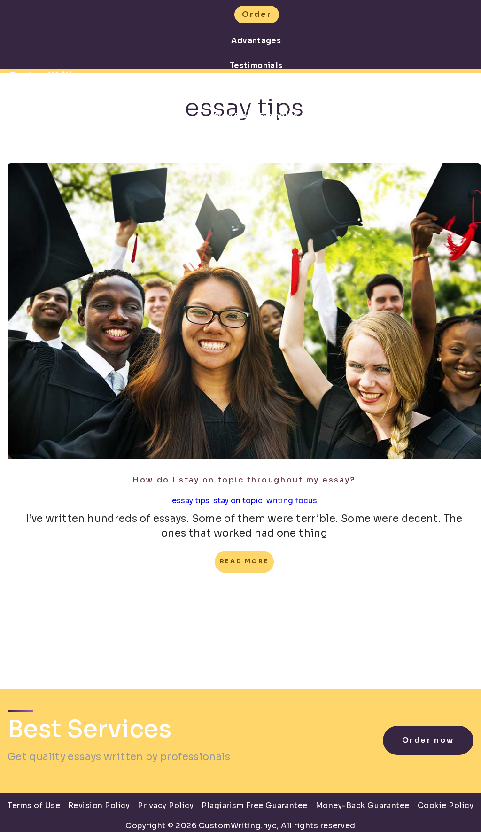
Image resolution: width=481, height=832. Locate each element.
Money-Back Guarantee (363, 805)
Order (257, 14)
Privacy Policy (166, 805)
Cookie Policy (446, 805)
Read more (244, 561)
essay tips (190, 500)
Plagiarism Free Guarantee (255, 805)
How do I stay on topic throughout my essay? (244, 480)
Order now (428, 740)
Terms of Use (34, 805)
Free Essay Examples (256, 116)
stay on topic (238, 500)
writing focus (291, 500)
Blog (256, 141)
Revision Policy (99, 805)
